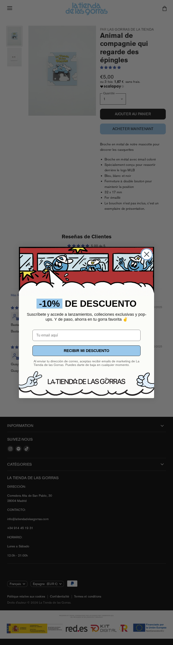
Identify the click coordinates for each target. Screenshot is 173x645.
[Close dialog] (146, 254)
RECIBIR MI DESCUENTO (86, 351)
